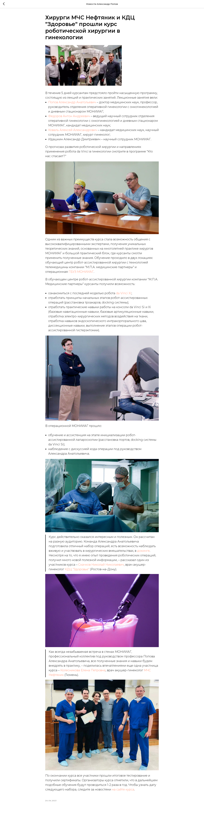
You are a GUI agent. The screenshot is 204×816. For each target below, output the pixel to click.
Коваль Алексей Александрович (72, 130)
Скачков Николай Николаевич (101, 564)
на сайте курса (123, 789)
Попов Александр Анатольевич (72, 102)
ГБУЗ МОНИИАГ (81, 271)
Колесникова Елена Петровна (83, 670)
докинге (143, 551)
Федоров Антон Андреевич (69, 116)
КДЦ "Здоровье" (77, 569)
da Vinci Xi (123, 293)
